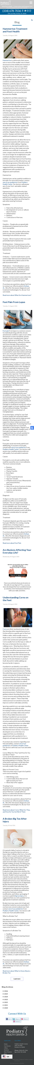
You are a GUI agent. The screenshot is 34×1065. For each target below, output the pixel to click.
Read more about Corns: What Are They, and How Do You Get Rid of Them (16, 811)
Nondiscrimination (19, 1063)
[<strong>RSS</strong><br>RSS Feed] (32, 20)
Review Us (17, 1021)
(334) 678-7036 (11, 10)
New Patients (8, 1052)
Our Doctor (7, 1046)
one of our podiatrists (10, 182)
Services (6, 1050)
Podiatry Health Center (11, 449)
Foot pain (6, 331)
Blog (5, 1054)
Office (6, 1048)
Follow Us (17, 1019)
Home (5, 1044)
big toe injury (19, 896)
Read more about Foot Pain (12, 543)
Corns (5, 629)
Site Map (12, 1063)
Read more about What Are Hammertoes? (17, 295)
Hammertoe (7, 60)
